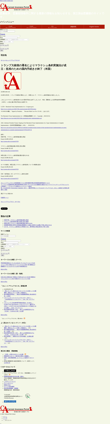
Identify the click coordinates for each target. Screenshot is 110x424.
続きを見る (4, 269)
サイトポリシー (8, 383)
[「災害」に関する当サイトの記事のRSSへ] (25, 354)
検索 (2, 50)
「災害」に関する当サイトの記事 (13, 354)
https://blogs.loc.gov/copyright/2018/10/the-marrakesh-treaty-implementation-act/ (21, 118)
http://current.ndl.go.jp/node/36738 (9, 141)
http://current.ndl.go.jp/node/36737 (9, 178)
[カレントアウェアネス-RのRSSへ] (24, 318)
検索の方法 (7, 385)
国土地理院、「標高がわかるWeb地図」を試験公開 (18, 336)
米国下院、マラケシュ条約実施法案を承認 (16, 220)
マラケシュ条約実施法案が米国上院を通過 (16, 221)
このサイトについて (10, 381)
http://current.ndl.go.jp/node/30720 (9, 169)
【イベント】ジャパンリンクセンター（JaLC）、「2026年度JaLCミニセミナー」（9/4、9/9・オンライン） (19, 299)
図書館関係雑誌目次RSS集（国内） (14, 376)
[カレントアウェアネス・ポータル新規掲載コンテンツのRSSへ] (9, 374)
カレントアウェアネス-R (8, 183)
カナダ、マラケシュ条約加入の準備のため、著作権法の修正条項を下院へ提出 (26, 226)
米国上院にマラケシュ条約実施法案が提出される (18, 223)
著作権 (27, 183)
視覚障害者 (37, 183)
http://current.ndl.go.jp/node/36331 (9, 150)
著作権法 (31, 183)
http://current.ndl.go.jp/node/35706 (9, 160)
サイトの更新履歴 (9, 386)
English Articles (94, 26)
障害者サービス (45, 183)
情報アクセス (21, 183)
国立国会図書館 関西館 (11, 388)
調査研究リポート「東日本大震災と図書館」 (17, 356)
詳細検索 (2, 34)
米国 (16, 183)
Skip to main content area (6, 0)
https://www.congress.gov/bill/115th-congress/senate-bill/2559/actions (18, 109)
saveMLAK (7, 362)
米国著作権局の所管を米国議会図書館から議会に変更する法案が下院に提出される (28, 225)
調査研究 (73, 27)
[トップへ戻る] (0, 423)
